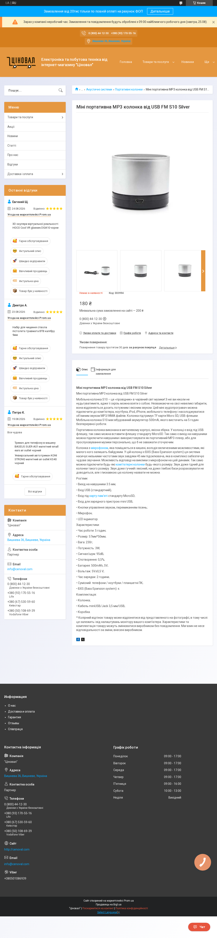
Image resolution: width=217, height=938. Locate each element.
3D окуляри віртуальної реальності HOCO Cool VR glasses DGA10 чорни (35, 225)
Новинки (187, 62)
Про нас (12, 155)
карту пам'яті (98, 495)
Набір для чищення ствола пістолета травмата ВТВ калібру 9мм (34, 331)
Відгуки (12, 164)
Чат (202, 927)
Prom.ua (129, 900)
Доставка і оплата (20, 174)
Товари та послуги (156, 62)
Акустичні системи (99, 89)
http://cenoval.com (16, 849)
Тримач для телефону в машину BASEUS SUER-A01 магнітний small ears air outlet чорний (36, 446)
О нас (12, 705)
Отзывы (13, 723)
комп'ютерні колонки (130, 464)
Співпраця (15, 729)
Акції (10, 126)
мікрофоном (99, 448)
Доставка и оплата (21, 711)
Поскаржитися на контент (98, 908)
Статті (11, 145)
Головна (126, 62)
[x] (83, 640)
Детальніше (160, 11)
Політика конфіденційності (131, 908)
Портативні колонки (129, 89)
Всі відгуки (35, 491)
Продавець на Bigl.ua (108, 904)
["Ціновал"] (21, 62)
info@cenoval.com (19, 569)
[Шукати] (61, 90)
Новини (12, 136)
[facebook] (78, 640)
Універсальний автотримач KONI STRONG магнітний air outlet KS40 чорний (36, 459)
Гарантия (14, 717)
